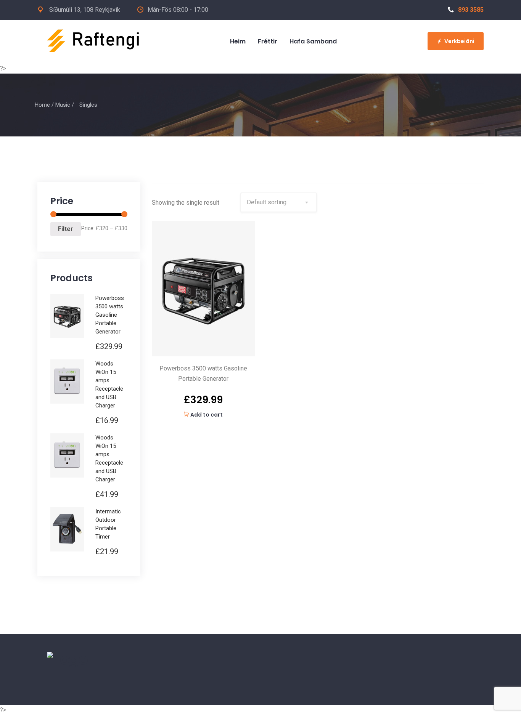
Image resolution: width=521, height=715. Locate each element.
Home (42, 104)
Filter (65, 228)
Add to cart (206, 414)
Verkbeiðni (459, 41)
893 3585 (471, 9)
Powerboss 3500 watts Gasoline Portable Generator (203, 373)
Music (62, 104)
